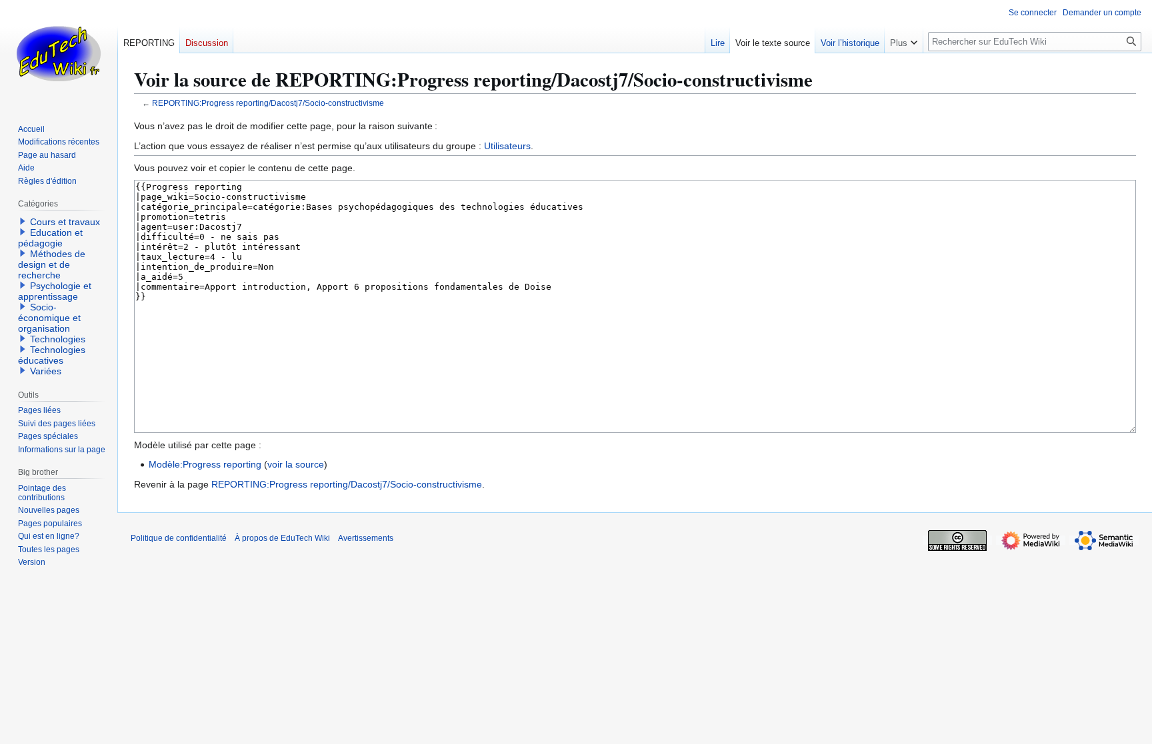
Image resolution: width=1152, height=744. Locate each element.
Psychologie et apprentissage (54, 291)
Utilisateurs (507, 146)
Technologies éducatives (51, 355)
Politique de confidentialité (179, 538)
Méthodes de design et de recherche (51, 264)
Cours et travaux (65, 221)
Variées (45, 371)
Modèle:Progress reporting (205, 464)
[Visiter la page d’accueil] (58, 53)
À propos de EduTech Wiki (282, 538)
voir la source (295, 464)
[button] (904, 40)
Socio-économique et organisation (49, 318)
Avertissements (365, 538)
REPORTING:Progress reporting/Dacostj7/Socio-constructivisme (268, 103)
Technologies (57, 339)
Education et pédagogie (50, 237)
